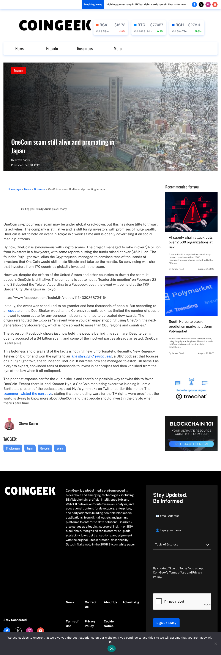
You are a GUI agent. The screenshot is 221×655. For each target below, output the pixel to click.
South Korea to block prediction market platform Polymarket (190, 326)
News (19, 48)
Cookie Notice (109, 624)
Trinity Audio (43, 209)
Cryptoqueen (13, 448)
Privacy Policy (90, 624)
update (14, 311)
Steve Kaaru (22, 159)
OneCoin (44, 448)
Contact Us (90, 604)
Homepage (14, 189)
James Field (178, 269)
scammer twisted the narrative (27, 394)
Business (18, 70)
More (118, 48)
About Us (110, 602)
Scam (60, 448)
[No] (215, 643)
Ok (112, 648)
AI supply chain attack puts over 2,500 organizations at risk (191, 242)
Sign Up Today (166, 623)
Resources (85, 48)
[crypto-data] (110, 27)
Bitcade (52, 48)
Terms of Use (72, 624)
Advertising (130, 602)
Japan (30, 448)
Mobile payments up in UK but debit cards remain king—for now (146, 4)
